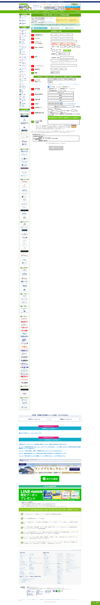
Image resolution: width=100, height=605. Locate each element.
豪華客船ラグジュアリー (62, 12)
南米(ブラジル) (22, 563)
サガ (58, 562)
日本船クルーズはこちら (34, 419)
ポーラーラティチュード (24, 276)
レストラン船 (63, 90)
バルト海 (23, 52)
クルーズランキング (74, 599)
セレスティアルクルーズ (24, 139)
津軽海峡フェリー (59, 567)
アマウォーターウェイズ (24, 232)
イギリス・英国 (22, 567)
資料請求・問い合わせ (39, 591)
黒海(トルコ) (22, 568)
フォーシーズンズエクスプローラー (24, 391)
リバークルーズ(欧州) (32, 562)
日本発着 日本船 (54, 11)
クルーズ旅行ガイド (23, 574)
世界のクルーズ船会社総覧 (24, 110)
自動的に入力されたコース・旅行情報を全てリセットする (58, 84)
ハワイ (34, 6)
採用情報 (68, 4)
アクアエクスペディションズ (24, 253)
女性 (58, 46)
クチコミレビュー (67, 599)
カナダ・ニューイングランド (24, 66)
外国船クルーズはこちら (66, 419)
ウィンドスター (69, 570)
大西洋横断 (23, 103)
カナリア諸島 (24, 78)
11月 (38, 9)
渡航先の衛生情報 (48, 591)
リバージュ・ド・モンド (24, 257)
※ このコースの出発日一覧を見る (69, 103)
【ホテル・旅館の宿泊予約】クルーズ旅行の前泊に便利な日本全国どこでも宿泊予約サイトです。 (43, 453)
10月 (36, 9)
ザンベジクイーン (69, 559)
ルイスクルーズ (46, 565)
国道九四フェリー (59, 576)
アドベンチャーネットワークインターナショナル (74, 567)
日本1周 (23, 106)
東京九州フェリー (59, 582)
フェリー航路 (31, 569)
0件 (79, 4)
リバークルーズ (69, 11)
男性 (53, 46)
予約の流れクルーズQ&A (77, 12)
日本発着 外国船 (31, 567)
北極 (22, 92)
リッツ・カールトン (24, 218)
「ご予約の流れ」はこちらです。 (46, 21)
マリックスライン (59, 568)
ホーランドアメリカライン (24, 156)
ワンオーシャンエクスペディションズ (24, 283)
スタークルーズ (46, 562)
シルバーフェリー (59, 579)
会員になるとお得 (64, 4)
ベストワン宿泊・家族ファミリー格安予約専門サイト (28, 578)
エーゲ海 (37, 6)
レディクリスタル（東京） (24, 405)
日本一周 (30, 566)
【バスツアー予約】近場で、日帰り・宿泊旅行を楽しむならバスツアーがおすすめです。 (41, 450)
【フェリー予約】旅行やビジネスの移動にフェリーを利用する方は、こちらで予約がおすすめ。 (42, 455)
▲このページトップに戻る (76, 549)
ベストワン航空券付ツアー (64, 86)
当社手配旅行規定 (30, 593)
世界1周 (23, 105)
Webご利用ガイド (57, 4)
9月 (33, 9)
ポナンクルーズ (59, 560)
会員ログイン (52, 4)
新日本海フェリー (59, 570)
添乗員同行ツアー (38, 11)
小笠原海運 (59, 583)
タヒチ (23, 84)
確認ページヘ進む (56, 147)
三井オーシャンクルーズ (24, 313)
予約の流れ (20, 600)
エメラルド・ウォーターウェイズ (24, 246)
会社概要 (28, 590)
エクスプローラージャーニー (24, 188)
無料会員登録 (46, 4)
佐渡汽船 (58, 577)
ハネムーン (38, 7)
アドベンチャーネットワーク (24, 287)
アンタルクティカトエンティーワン (72, 568)
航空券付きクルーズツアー (35, 599)
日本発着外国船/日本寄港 (46, 12)
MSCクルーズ (46, 559)
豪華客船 (58, 599)
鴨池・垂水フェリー (60, 578)
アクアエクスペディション (70, 560)
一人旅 (40, 6)
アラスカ (23, 51)
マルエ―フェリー (59, 564)
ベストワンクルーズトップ (22, 599)
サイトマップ (47, 592)
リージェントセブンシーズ (24, 202)
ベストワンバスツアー (23, 577)
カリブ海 (34, 7)
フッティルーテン (69, 565)
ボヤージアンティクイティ (24, 170)
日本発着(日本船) (53, 90)
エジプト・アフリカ (23, 569)
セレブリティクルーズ (47, 570)
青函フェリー (59, 580)
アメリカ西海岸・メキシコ (24, 562)
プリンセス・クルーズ (47, 568)
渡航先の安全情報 (48, 590)
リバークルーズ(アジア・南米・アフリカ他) (35, 563)
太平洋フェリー (59, 566)
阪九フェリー (59, 565)
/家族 (41, 7)
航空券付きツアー (30, 11)
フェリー (73, 88)
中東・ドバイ (24, 74)
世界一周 (30, 565)
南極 (22, 91)
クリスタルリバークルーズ (24, 265)
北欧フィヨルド (22, 561)
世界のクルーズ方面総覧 (24, 28)
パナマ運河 (23, 94)
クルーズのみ (22, 11)
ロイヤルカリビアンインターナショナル (50, 563)
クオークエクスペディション (24, 272)
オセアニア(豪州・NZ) (23, 564)
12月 (40, 9)
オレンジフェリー (59, 581)
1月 (41, 9)
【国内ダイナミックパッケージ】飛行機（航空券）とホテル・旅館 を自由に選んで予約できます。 (43, 444)
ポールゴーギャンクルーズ (61, 561)
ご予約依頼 (38, 590)
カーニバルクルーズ (47, 566)
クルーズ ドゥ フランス (24, 146)
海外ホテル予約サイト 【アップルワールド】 (30, 433)
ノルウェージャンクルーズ (24, 125)
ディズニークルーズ (47, 564)
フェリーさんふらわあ (60, 569)
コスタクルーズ (46, 560)
